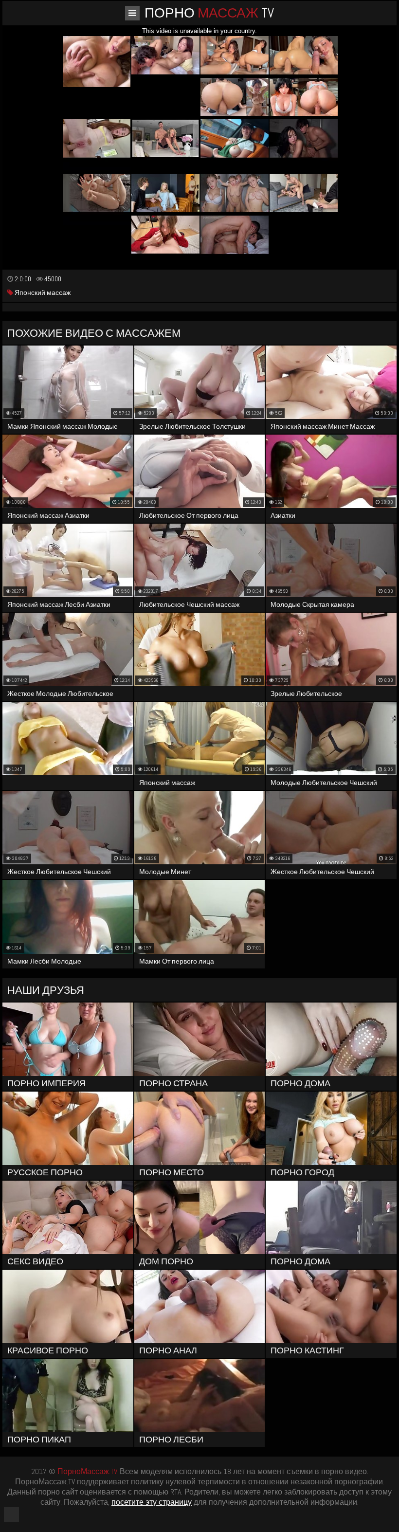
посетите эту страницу (151, 1502)
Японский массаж (42, 292)
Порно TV (209, 12)
